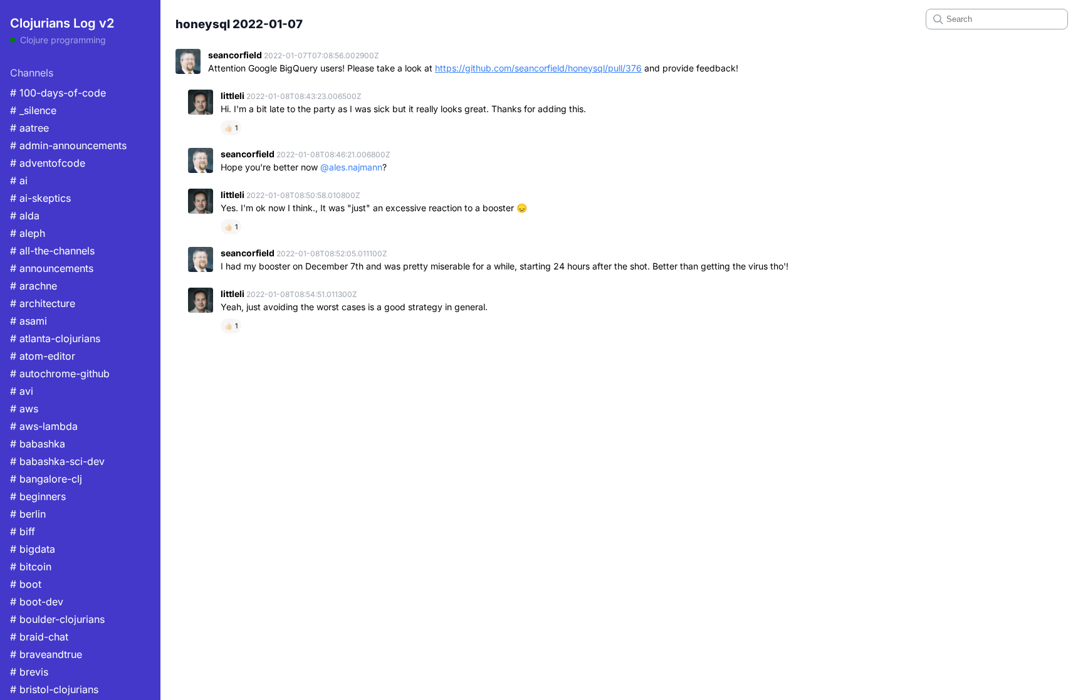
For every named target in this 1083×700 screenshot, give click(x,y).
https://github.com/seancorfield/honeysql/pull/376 (538, 68)
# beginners (38, 496)
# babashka (37, 443)
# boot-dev (36, 601)
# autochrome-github (60, 373)
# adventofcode (47, 163)
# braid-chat (39, 636)
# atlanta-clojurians (55, 338)
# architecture (42, 303)
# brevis (29, 672)
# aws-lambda (44, 426)
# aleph (27, 233)
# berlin (28, 514)
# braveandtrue (46, 654)
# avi (21, 391)
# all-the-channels (52, 250)
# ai (19, 180)
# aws (24, 408)
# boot (25, 584)
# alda (24, 215)
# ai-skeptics (40, 198)
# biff (22, 531)
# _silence (33, 110)
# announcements (51, 268)
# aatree (29, 128)
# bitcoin (30, 566)
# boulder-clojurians (57, 619)
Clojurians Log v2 (62, 23)
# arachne (33, 285)
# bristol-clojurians (54, 689)
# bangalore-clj (46, 479)
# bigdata (32, 549)
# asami (28, 321)
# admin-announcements (68, 145)
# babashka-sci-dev (57, 461)
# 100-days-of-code (58, 92)
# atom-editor (42, 356)
